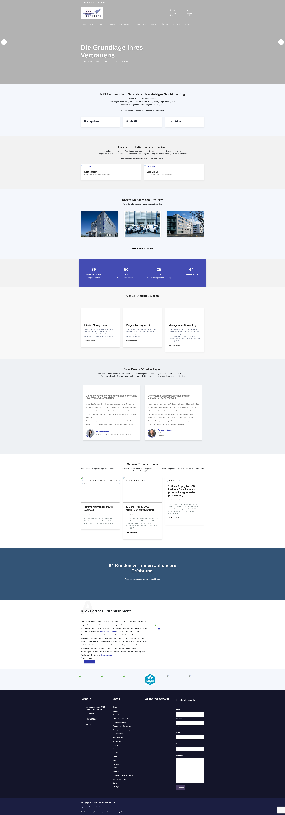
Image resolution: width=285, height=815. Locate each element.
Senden (181, 788)
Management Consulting (121, 726)
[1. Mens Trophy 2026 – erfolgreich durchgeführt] (100, 489)
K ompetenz (91, 121)
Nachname (179, 727)
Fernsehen (116, 764)
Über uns (165, 24)
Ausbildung (173, 480)
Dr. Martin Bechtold (104, 430)
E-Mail (179, 732)
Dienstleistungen (124, 24)
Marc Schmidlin (164, 430)
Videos (115, 768)
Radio (114, 783)
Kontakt (186, 24)
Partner (101, 24)
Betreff (178, 744)
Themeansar (130, 812)
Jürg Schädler (117, 737)
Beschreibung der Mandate (122, 775)
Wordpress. (103, 812)
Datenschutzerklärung (120, 779)
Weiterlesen (89, 341)
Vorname (179, 718)
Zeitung (115, 760)
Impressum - (85, 807)
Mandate (112, 24)
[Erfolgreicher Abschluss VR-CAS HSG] (184, 489)
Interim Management (108, 631)
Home (84, 24)
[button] (281, 42)
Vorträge (115, 787)
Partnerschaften (141, 24)
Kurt (97, 514)
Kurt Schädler (117, 734)
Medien (154, 24)
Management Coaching (121, 730)
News (92, 24)
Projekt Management (120, 722)
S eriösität (175, 121)
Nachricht (179, 755)
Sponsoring (96, 480)
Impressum (176, 24)
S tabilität (132, 121)
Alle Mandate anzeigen (142, 248)
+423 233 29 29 (88, 2)
